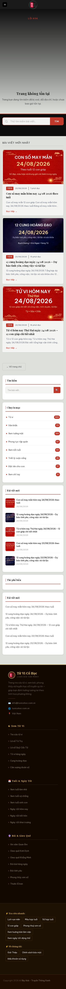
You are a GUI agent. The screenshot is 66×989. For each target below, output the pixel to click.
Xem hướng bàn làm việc (19, 932)
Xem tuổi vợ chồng (19, 796)
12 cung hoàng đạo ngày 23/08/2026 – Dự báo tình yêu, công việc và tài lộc (31, 645)
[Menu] (5, 4)
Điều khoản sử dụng (17, 959)
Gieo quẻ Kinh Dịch (19, 851)
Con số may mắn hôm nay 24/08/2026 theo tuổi (29, 606)
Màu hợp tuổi (31, 919)
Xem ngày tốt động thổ (19, 938)
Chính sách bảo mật (31, 952)
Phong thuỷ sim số (32, 926)
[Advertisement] (33, 55)
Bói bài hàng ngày (19, 864)
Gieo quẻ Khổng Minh (20, 857)
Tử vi (9, 188)
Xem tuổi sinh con (19, 802)
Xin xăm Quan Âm (19, 844)
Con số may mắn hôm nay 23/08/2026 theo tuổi (29, 636)
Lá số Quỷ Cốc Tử (19, 747)
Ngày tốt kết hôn (18, 815)
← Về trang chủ (14, 366)
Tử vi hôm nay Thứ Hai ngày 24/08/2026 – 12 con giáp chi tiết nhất (32, 627)
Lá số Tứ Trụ (16, 741)
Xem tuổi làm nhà (18, 789)
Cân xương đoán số (19, 767)
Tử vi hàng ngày (18, 754)
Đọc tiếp (11, 211)
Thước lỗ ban (16, 883)
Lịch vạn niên (14, 919)
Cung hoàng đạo (18, 760)
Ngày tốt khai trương (20, 822)
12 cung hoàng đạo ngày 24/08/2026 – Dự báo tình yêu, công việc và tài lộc (31, 616)
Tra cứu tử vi (16, 734)
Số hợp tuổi (48, 919)
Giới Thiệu (12, 952)
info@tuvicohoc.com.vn (23, 703)
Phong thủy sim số (19, 877)
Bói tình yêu (16, 870)
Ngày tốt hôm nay (19, 809)
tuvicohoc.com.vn (20, 708)
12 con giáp (13, 926)
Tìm (56, 121)
